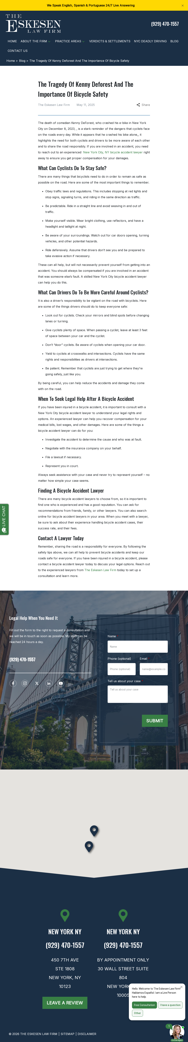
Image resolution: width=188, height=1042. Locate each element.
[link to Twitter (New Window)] (37, 683)
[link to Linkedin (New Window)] (49, 683)
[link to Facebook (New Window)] (13, 683)
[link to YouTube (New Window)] (60, 683)
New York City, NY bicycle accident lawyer (113, 152)
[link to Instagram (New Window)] (25, 683)
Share (146, 105)
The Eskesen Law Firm (100, 570)
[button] (49, 41)
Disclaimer (87, 1034)
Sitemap (67, 1034)
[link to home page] (33, 23)
